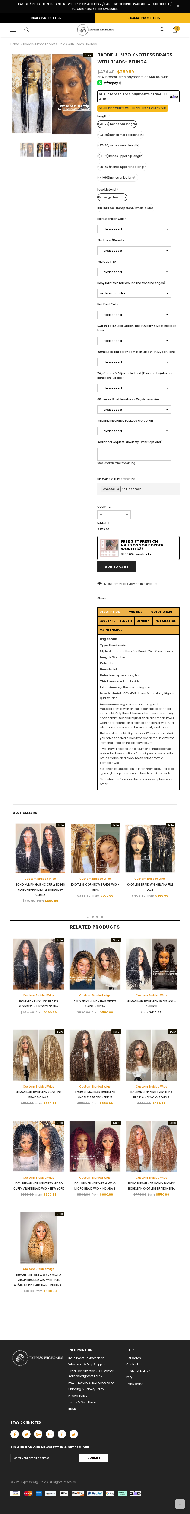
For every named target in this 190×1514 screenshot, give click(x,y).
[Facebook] (14, 1434)
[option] (51, 94)
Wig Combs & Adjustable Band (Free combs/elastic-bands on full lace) (135, 375)
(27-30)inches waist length (118, 145)
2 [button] (93, 917)
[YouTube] (74, 1434)
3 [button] (97, 917)
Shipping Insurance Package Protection (125, 421)
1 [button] (88, 917)
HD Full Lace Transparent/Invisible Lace (125, 208)
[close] (178, 6)
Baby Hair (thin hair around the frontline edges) (131, 283)
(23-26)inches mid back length (120, 135)
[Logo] (95, 30)
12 (105, 584)
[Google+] (38, 1434)
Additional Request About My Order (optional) (130, 442)
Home (14, 44)
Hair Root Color (107, 304)
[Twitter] (26, 1434)
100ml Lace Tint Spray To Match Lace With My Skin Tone (136, 352)
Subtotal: (103, 523)
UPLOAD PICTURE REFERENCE (116, 479)
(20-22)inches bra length (117, 124)
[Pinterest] (62, 1434)
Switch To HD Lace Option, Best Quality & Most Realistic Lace (136, 328)
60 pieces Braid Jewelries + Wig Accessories (128, 399)
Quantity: (104, 507)
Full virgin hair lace (112, 197)
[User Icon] (162, 29)
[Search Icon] (26, 30)
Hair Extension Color (111, 219)
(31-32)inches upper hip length (120, 156)
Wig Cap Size (106, 262)
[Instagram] (50, 1434)
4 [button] (102, 917)
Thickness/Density (110, 240)
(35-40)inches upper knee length (122, 167)
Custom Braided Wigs (40, 879)
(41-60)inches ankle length (117, 177)
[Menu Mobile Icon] (13, 30)
